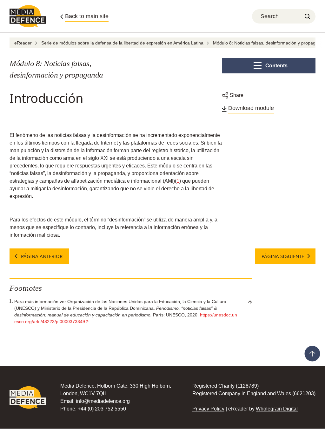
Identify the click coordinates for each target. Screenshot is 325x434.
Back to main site (87, 16)
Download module (251, 108)
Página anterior (42, 256)
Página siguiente (283, 256)
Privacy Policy (208, 408)
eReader (23, 42)
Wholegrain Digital (277, 408)
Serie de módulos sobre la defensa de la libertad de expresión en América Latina (122, 42)
